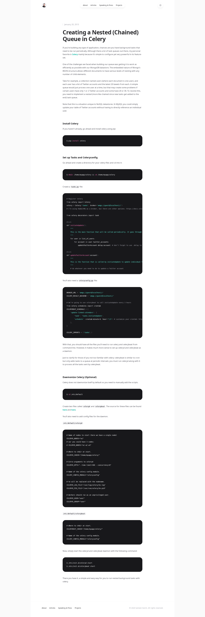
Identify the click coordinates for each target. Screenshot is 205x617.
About (85, 5)
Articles (93, 5)
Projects (119, 5)
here (65, 409)
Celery (75, 54)
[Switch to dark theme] (160, 5)
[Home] (44, 5)
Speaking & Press (106, 5)
